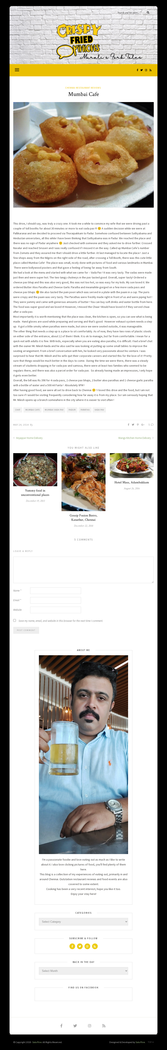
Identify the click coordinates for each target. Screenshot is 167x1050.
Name (17, 590)
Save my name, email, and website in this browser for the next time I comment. (61, 621)
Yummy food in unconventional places (35, 492)
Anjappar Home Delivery (29, 438)
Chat (17, 409)
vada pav (99, 409)
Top (150, 1042)
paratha (85, 409)
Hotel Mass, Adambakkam (131, 482)
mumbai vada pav (54, 409)
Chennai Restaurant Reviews (83, 87)
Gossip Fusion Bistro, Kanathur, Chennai (83, 517)
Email (17, 600)
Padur (72, 409)
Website (17, 610)
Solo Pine (37, 1042)
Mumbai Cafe (32, 409)
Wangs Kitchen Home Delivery (135, 438)
